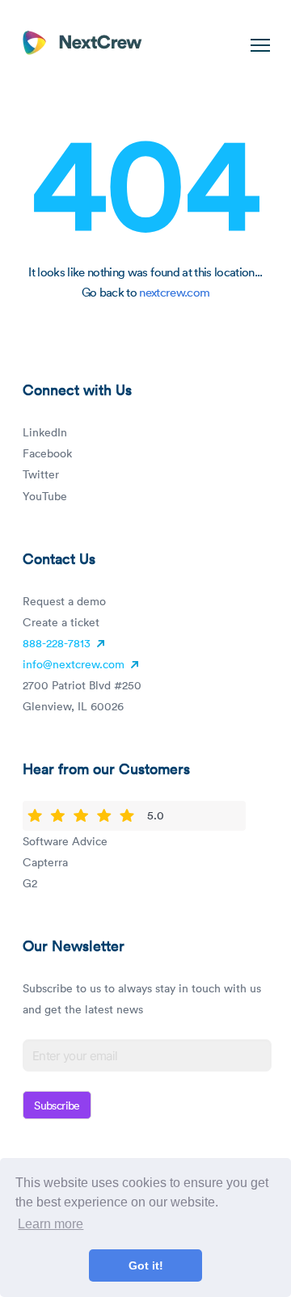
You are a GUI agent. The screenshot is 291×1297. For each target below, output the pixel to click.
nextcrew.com (174, 292)
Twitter (41, 474)
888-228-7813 (58, 643)
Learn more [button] (50, 1224)
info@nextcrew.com (73, 664)
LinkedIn (45, 432)
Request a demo (64, 600)
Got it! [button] (146, 1265)
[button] (257, 45)
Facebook (47, 453)
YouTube (45, 495)
